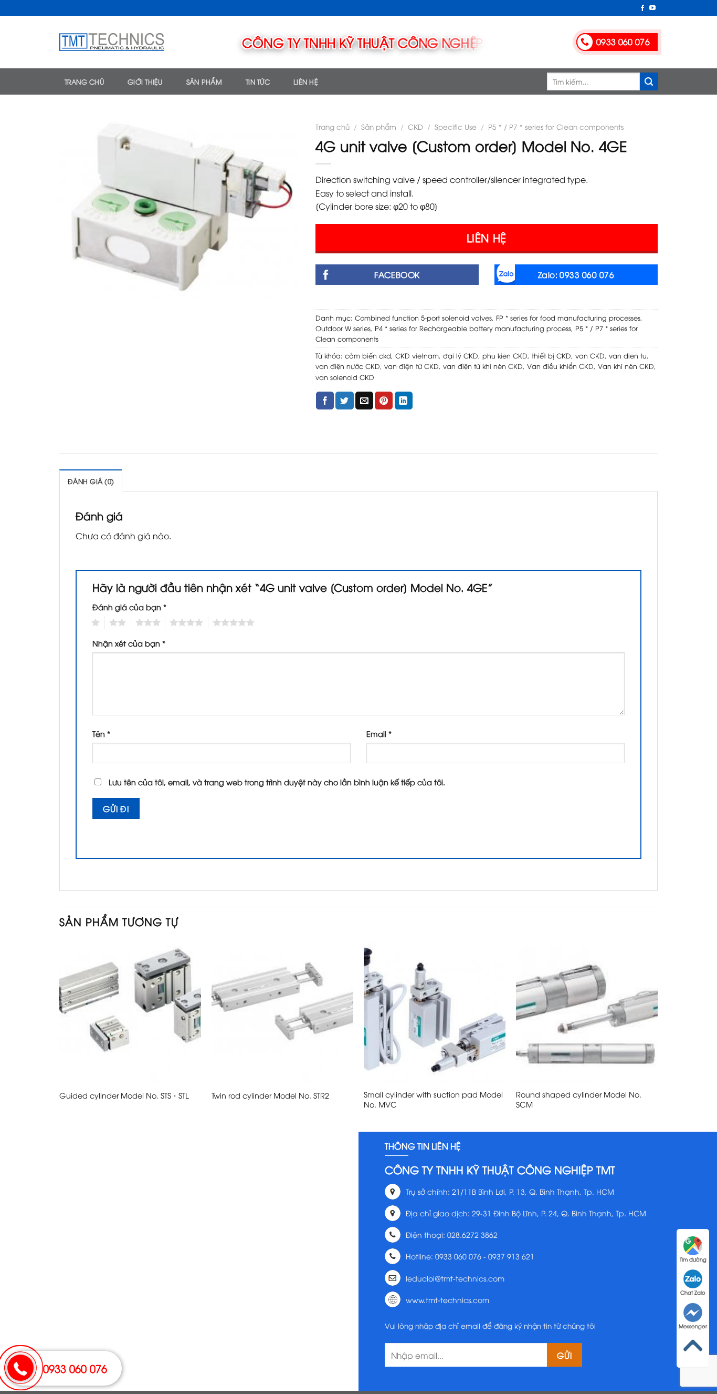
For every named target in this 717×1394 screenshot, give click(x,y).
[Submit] (649, 81)
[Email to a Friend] (364, 400)
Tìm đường (693, 1259)
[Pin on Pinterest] (384, 400)
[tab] (90, 480)
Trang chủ (84, 81)
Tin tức (258, 81)
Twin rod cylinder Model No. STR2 (270, 1095)
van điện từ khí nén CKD (483, 366)
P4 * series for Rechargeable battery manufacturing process (473, 328)
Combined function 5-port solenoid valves (423, 317)
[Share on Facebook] (325, 400)
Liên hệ (305, 81)
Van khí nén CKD (626, 366)
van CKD (590, 355)
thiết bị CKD (551, 355)
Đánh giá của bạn (129, 607)
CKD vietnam (417, 355)
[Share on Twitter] (344, 400)
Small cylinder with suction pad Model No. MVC (433, 1099)
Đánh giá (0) (91, 481)
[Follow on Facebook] (642, 8)
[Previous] (60, 1035)
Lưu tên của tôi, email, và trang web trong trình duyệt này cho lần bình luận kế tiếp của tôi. (277, 782)
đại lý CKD (460, 355)
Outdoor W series (343, 328)
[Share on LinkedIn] (404, 400)
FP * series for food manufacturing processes (568, 317)
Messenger (693, 1326)
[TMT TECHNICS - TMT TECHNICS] (111, 42)
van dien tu (628, 355)
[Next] (657, 1035)
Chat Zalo (692, 1292)
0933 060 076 (75, 1368)
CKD (415, 126)
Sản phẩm (204, 81)
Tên (101, 734)
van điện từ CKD (411, 366)
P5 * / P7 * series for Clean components (556, 126)
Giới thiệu (145, 81)
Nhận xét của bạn (128, 643)
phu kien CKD (505, 355)
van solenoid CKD (344, 377)
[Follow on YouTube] (652, 8)
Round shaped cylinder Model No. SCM (578, 1099)
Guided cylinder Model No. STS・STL (124, 1095)
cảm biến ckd (368, 355)
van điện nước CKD (347, 366)
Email (379, 734)
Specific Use (456, 126)
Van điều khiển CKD (560, 366)
